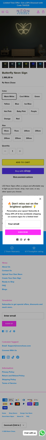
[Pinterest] (29, 239)
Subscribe (23, 232)
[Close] (40, 199)
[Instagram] (21, 239)
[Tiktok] (25, 239)
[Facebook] (17, 239)
